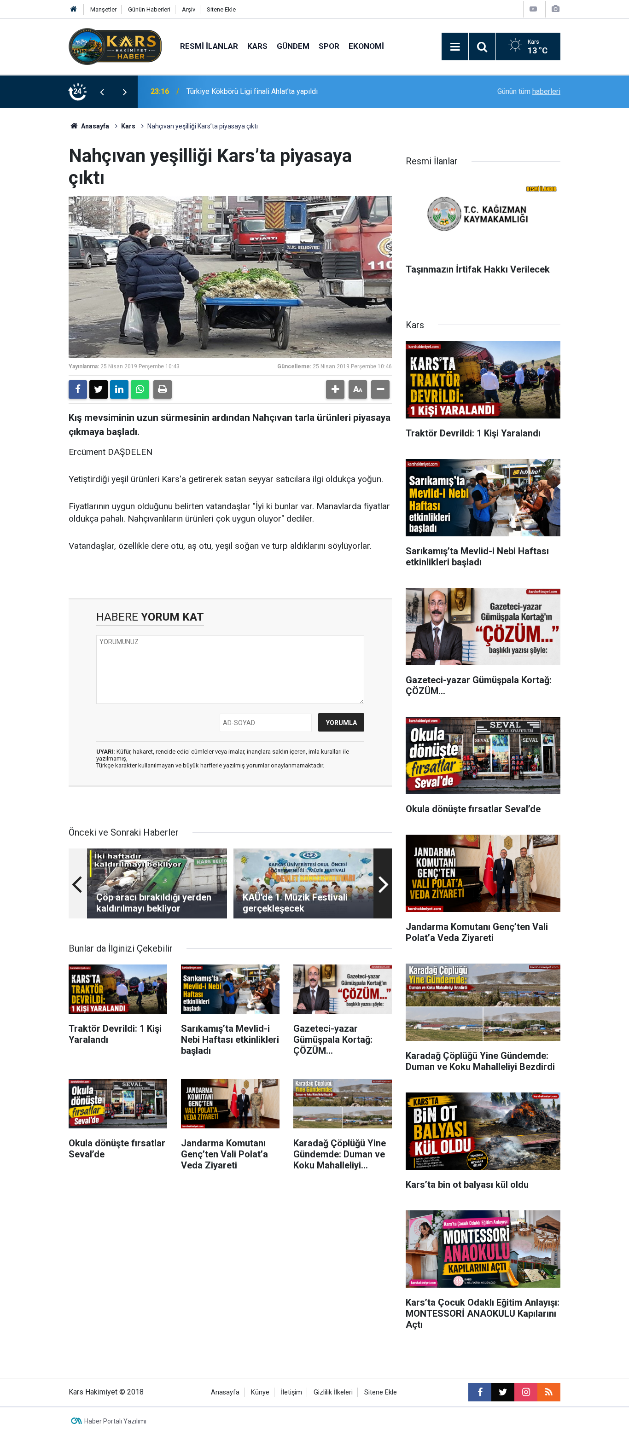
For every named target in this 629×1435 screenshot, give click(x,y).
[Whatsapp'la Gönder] (140, 389)
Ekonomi (366, 46)
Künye (260, 1392)
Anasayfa (94, 126)
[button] (335, 389)
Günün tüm (528, 91)
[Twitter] (98, 389)
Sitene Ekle (221, 9)
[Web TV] (533, 9)
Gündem (293, 46)
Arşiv (188, 9)
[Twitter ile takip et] (502, 1392)
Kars (257, 46)
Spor (329, 46)
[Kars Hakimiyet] (115, 45)
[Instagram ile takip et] (525, 1392)
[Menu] (455, 47)
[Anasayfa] (74, 9)
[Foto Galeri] (555, 9)
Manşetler (103, 9)
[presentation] (101, 91)
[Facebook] (78, 389)
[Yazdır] (162, 389)
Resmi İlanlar (209, 46)
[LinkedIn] (119, 389)
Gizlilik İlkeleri (333, 1392)
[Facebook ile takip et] (479, 1392)
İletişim (291, 1392)
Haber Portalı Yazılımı (115, 1421)
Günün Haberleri (149, 9)
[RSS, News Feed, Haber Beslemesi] (548, 1392)
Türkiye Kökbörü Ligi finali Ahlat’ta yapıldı (252, 91)
